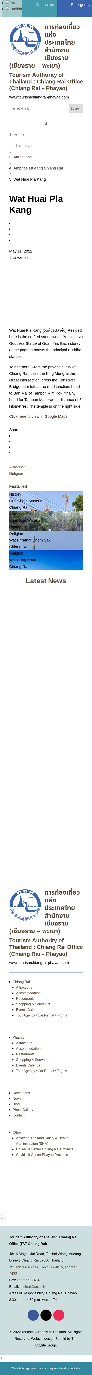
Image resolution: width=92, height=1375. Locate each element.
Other (17, 1132)
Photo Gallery (23, 1109)
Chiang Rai (21, 982)
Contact (18, 1115)
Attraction (17, 467)
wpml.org (47, 1368)
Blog (16, 1104)
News (17, 1098)
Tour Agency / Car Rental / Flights (41, 1015)
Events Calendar (29, 1009)
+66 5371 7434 (28, 1280)
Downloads (21, 1093)
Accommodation (28, 993)
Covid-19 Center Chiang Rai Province (45, 1149)
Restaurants (25, 998)
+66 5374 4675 (51, 1267)
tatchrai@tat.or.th (32, 1286)
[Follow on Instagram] (58, 1315)
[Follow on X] (46, 1315)
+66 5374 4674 (26, 1267)
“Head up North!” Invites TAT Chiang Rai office (43, 645)
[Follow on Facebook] (33, 1315)
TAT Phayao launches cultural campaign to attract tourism (46, 854)
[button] (46, 1214)
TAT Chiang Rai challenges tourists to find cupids (43, 722)
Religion (16, 473)
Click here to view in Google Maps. (38, 416)
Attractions (24, 987)
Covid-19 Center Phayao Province (42, 1154)
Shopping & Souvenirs (33, 1004)
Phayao (18, 1037)
